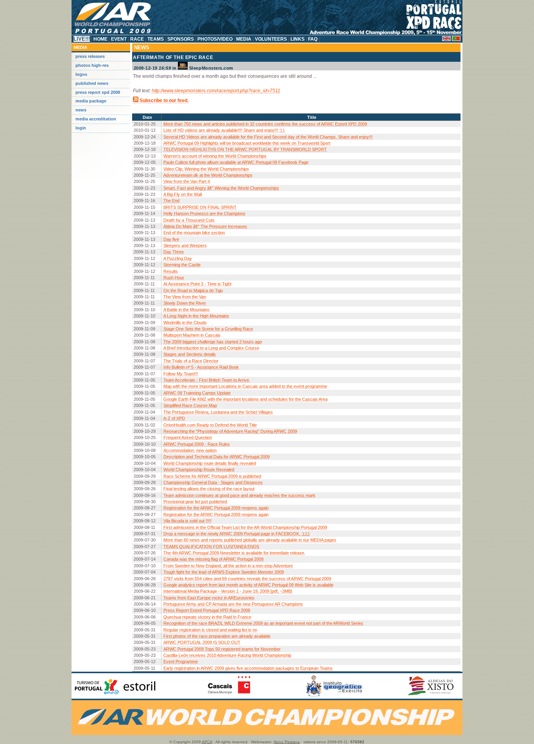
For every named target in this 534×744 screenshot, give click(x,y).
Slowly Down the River (184, 303)
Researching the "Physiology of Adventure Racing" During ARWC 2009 (230, 431)
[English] (446, 39)
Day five (171, 239)
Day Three (173, 251)
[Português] (456, 39)
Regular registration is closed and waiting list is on (210, 629)
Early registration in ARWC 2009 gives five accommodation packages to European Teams (248, 668)
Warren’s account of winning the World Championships (215, 156)
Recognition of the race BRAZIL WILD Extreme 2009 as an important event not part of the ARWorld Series (263, 623)
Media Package (90, 101)
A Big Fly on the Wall (182, 194)
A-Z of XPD (174, 418)
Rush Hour (173, 277)
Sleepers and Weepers (185, 245)
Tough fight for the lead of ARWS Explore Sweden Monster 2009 (223, 572)
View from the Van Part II (186, 181)
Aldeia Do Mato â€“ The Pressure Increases (205, 226)
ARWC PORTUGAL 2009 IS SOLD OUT (201, 642)
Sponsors (180, 39)
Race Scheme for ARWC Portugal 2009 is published (212, 476)
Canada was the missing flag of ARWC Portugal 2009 (213, 559)
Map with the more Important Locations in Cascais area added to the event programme (245, 386)
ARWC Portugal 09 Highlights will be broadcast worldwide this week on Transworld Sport (246, 143)
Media (244, 39)
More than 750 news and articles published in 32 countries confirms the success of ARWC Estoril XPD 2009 (265, 124)
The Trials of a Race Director (191, 361)
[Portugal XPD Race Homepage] (267, 33)
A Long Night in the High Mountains (196, 316)
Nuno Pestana (287, 742)
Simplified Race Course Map (190, 405)
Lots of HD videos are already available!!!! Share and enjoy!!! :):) (224, 130)
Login (80, 127)
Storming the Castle (182, 264)
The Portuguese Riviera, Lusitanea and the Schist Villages (218, 412)
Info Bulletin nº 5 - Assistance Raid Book (201, 367)
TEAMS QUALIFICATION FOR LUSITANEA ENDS (211, 546)
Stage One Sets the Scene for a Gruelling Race (208, 328)
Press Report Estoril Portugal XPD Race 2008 (206, 610)
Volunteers (271, 39)
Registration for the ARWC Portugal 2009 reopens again (216, 508)
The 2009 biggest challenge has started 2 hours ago (212, 341)
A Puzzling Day (177, 258)
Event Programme (180, 661)
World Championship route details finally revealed (209, 463)
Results (170, 271)
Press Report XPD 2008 (97, 92)
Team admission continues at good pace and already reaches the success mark (239, 495)
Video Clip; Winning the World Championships (206, 169)
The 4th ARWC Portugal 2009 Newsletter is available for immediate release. (234, 552)
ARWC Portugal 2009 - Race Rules (196, 444)
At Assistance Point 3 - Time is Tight (197, 283)
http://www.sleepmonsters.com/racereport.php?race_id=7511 (216, 90)
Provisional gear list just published (195, 501)
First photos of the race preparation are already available (217, 636)
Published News (91, 83)
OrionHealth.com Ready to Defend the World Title (210, 425)
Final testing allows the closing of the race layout (208, 488)
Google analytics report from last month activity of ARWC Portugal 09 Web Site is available (248, 585)
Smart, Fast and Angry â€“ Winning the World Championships (221, 188)
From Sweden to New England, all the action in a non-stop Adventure (228, 565)
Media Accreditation (95, 119)
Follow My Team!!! (180, 373)
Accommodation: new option (190, 450)
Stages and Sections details (189, 354)
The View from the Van (184, 296)
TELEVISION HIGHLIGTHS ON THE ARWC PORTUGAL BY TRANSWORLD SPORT (245, 149)
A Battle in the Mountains (186, 309)
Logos (81, 74)
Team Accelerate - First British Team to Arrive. (206, 380)
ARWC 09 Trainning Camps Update (197, 393)
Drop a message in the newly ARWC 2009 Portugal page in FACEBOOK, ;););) (236, 533)
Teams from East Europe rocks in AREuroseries (208, 597)
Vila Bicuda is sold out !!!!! (187, 520)
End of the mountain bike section (194, 232)
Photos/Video (215, 39)
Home (100, 39)
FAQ (313, 39)
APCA (207, 742)
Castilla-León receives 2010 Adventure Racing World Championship (227, 655)
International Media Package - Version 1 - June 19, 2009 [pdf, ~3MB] (227, 591)
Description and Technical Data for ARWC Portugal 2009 (216, 456)
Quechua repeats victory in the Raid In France (207, 617)
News (80, 110)
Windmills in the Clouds (185, 322)
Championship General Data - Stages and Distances (213, 482)
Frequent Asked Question (187, 437)
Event (119, 39)
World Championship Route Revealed (198, 469)
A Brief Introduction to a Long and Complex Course (211, 348)
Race (137, 39)
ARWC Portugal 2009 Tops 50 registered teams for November (222, 649)
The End (171, 200)
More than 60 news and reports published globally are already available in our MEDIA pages (249, 540)
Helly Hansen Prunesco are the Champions (204, 213)
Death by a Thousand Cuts (189, 220)
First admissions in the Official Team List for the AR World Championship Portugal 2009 (245, 527)
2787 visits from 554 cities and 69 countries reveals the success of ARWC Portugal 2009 (247, 578)
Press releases (90, 56)
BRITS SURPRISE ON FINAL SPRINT (200, 207)
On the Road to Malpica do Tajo (193, 290)
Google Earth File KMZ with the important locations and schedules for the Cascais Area (245, 399)
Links (297, 39)
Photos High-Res (92, 65)
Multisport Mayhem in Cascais (191, 335)
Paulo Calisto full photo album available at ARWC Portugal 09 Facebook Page (235, 162)
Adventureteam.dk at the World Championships (208, 175)
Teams (155, 39)
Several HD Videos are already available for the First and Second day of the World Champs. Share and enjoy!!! (268, 136)
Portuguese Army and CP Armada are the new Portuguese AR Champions (233, 604)
